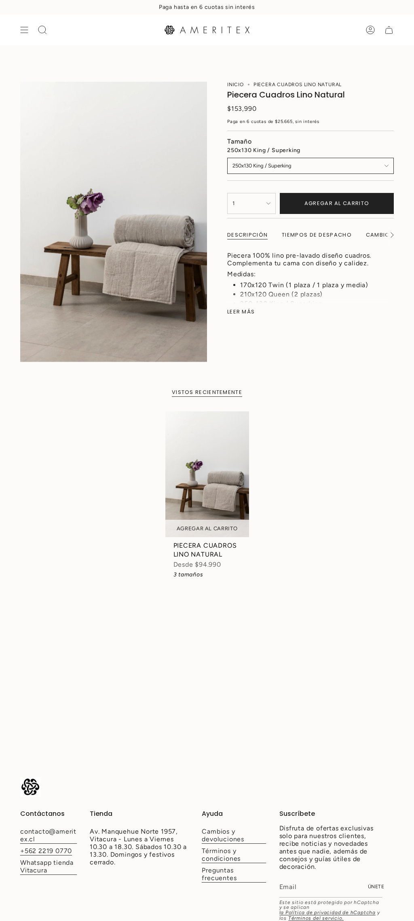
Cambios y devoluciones (223, 835)
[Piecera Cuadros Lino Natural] (207, 474)
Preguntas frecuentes (219, 874)
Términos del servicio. (316, 918)
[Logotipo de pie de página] (30, 787)
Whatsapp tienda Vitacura (47, 866)
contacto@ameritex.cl (48, 835)
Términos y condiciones (221, 854)
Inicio (235, 84)
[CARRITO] (389, 30)
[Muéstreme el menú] (24, 30)
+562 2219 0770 (46, 851)
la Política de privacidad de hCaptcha (327, 912)
